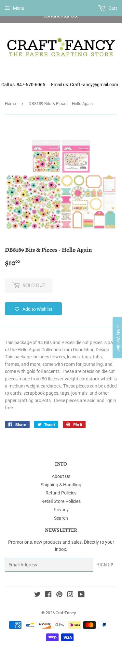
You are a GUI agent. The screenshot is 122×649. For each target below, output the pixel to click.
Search (61, 518)
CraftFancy (66, 612)
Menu (18, 8)
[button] (33, 308)
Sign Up (105, 564)
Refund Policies (61, 492)
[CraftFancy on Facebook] (48, 595)
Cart (112, 8)
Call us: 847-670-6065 (23, 84)
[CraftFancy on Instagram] (70, 595)
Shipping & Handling (61, 484)
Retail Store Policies (61, 501)
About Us (61, 476)
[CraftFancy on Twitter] (37, 595)
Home (10, 103)
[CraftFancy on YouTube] (81, 595)
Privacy (61, 509)
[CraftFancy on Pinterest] (59, 595)
